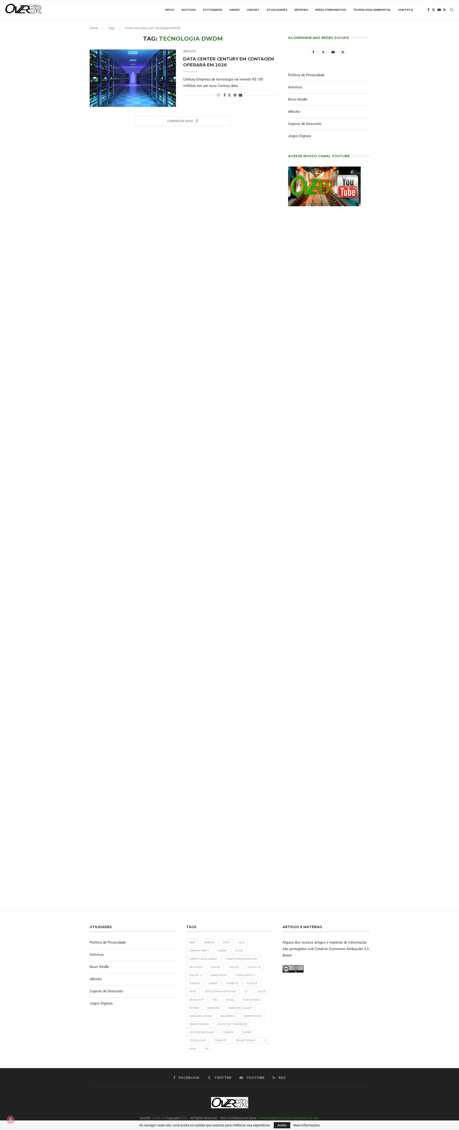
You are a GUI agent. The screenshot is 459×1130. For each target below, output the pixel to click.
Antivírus (295, 87)
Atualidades (277, 9)
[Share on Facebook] (224, 95)
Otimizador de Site (305, 1118)
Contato (405, 9)
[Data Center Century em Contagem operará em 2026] (133, 78)
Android (209, 942)
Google (252, 983)
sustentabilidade (201, 1032)
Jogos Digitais (299, 136)
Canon (221, 950)
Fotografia (212, 9)
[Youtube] (439, 9)
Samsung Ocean (200, 1016)
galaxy (234, 967)
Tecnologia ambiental (372, 9)
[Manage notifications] (10, 1119)
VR (206, 1048)
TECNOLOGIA (197, 1040)
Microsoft (196, 999)
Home (94, 28)
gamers (194, 983)
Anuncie (284, 1118)
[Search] (451, 9)
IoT (247, 991)
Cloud (239, 950)
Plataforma (251, 999)
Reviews (301, 9)
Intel (193, 991)
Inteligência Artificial (220, 991)
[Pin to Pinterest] (235, 95)
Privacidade (267, 1118)
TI (265, 1040)
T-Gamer (227, 1032)
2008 (156, 1118)
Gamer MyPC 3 (245, 975)
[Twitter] (433, 9)
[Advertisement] (328, 545)
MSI (215, 999)
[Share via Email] (240, 95)
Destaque (195, 967)
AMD (192, 942)
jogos (261, 991)
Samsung (213, 1008)
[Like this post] (218, 95)
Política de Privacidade (306, 75)
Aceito (282, 1125)
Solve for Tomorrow (232, 1024)
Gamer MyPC (218, 975)
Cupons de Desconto (305, 124)
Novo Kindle (297, 99)
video (193, 1048)
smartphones (199, 1024)
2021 (184, 1118)
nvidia (230, 999)
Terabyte (220, 1040)
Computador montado (241, 959)
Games (234, 9)
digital (216, 967)
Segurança (227, 1016)
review (194, 1008)
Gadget (253, 9)
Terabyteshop (245, 1040)
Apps (226, 942)
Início (169, 9)
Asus (241, 942)
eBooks (294, 111)
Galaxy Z (195, 975)
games (213, 983)
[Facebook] (428, 9)
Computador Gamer (203, 959)
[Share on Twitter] (229, 95)
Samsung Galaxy (240, 1008)
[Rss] (444, 9)
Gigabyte (232, 983)
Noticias (188, 9)
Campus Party (199, 950)
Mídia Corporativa (330, 9)
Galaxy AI (254, 967)
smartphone (253, 1016)
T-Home (246, 1032)
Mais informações (306, 1125)
